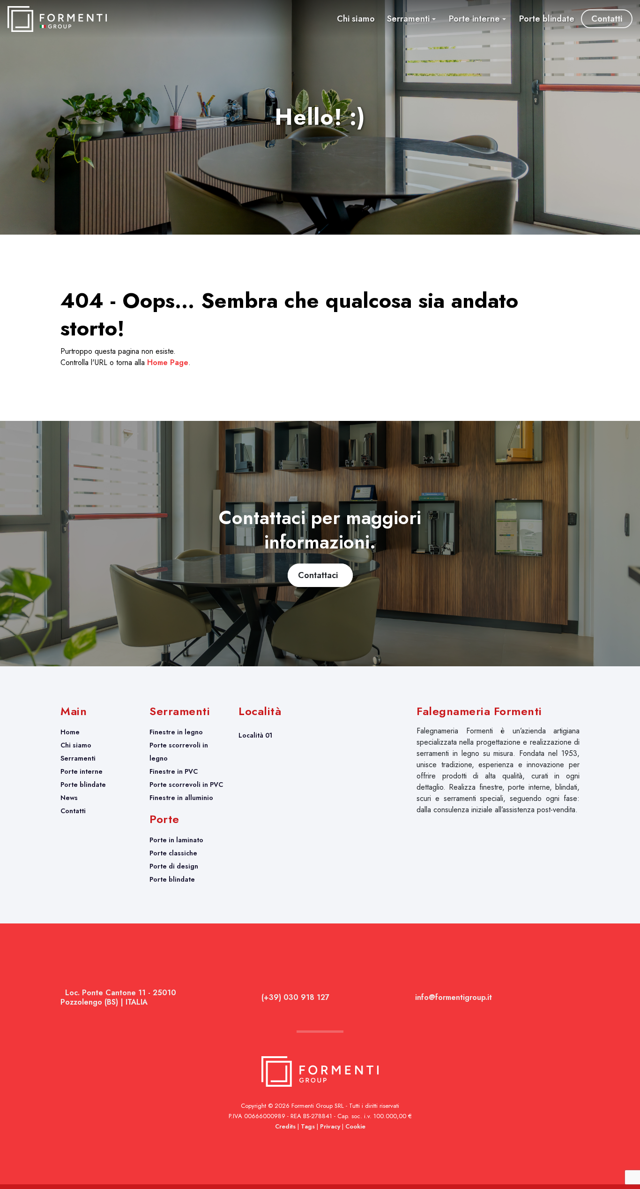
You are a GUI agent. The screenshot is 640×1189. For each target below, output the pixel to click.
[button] (411, 19)
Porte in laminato (176, 840)
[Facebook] (574, 998)
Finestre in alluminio (181, 797)
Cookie (355, 1126)
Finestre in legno (176, 732)
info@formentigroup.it (452, 997)
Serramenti (78, 758)
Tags (308, 1126)
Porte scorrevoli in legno (178, 751)
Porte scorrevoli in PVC (186, 784)
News (69, 797)
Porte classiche (173, 853)
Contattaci (320, 575)
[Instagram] (576, 998)
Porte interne (81, 771)
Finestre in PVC (173, 771)
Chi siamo (75, 745)
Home (70, 732)
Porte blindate (83, 784)
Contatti (73, 811)
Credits (285, 1126)
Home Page (167, 362)
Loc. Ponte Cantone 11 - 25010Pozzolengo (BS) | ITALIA (118, 997)
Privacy (330, 1126)
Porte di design (173, 866)
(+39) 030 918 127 (294, 997)
